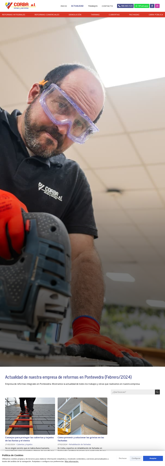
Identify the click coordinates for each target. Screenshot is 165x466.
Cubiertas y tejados (24, 444)
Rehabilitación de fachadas (80, 444)
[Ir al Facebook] (152, 6)
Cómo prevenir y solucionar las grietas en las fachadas (81, 439)
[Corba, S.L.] (20, 6)
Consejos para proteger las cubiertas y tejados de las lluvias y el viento (29, 439)
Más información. (72, 461)
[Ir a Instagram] (157, 6)
